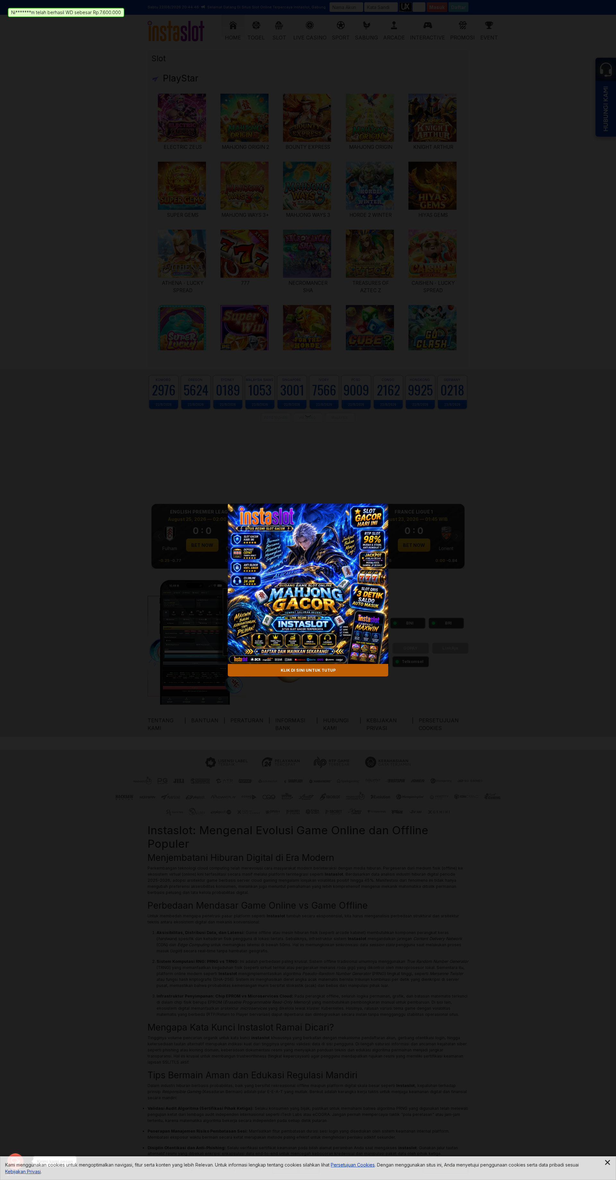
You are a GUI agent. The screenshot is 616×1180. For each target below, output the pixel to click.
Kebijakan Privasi (23, 1171)
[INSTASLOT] (308, 584)
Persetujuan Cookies (353, 1164)
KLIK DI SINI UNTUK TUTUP (308, 669)
